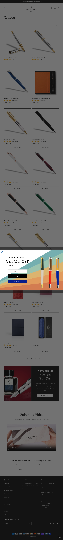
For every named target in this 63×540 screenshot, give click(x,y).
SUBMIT (17, 276)
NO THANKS (17, 281)
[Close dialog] (1, 251)
